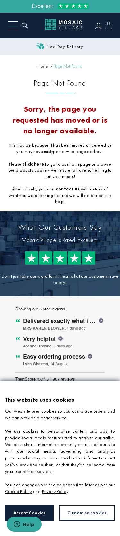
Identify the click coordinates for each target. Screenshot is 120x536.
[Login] (98, 26)
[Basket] (108, 25)
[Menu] (13, 25)
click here (33, 164)
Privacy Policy (55, 491)
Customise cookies (87, 513)
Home (43, 66)
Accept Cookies (29, 513)
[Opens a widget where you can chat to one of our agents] (24, 525)
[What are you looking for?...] (27, 25)
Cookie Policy (18, 491)
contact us (68, 189)
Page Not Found (68, 66)
